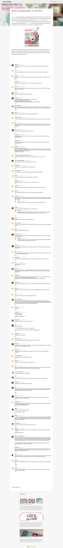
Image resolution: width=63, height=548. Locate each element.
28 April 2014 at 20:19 (22, 275)
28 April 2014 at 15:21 (21, 207)
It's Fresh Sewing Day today (24, 520)
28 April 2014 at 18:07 (23, 257)
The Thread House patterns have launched (26, 504)
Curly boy (16, 64)
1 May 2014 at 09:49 (21, 428)
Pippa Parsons (17, 423)
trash (15, 70)
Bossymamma (17, 319)
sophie (16, 92)
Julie (15, 324)
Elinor (16, 129)
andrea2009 (17, 165)
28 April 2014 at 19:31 (21, 268)
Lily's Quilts (7, 2)
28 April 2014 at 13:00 (24, 170)
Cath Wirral (17, 245)
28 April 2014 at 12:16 (34, 155)
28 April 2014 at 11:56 (22, 134)
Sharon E (16, 86)
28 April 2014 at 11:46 (20, 129)
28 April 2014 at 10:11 (20, 70)
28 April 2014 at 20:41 (21, 288)
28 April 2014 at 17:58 (20, 251)
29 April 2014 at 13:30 (25, 355)
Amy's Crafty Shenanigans (19, 160)
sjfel (15, 122)
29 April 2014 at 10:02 (21, 349)
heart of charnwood (18, 299)
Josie (16, 454)
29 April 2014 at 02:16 (22, 343)
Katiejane (16, 343)
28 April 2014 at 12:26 (28, 160)
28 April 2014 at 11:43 (25, 117)
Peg (15, 387)
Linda (16, 294)
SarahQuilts (17, 275)
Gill (15, 262)
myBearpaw (17, 382)
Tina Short (17, 185)
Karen (16, 217)
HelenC (16, 175)
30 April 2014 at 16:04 (20, 415)
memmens (16, 196)
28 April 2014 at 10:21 (21, 75)
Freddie (16, 207)
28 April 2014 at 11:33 (21, 112)
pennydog (16, 97)
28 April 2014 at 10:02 (22, 64)
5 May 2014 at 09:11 (20, 454)
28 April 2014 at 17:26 (22, 245)
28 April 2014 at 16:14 (24, 210)
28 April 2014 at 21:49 (20, 294)
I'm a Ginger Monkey (40, 20)
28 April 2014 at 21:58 (25, 299)
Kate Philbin (17, 257)
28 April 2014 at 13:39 (21, 175)
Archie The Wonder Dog (19, 436)
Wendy (16, 408)
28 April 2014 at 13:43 (22, 180)
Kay (15, 365)
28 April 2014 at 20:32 (23, 282)
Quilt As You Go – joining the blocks (25, 537)
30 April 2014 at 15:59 (20, 408)
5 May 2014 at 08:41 (22, 447)
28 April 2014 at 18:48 (19, 262)
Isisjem (16, 112)
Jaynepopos (17, 333)
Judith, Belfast (17, 170)
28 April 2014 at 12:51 (22, 165)
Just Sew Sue (17, 234)
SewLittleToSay (18, 105)
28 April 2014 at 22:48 (24, 338)
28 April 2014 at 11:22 (24, 105)
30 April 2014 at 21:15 (23, 423)
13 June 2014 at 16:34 (21, 460)
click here (29, 23)
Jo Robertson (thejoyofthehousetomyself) (23, 155)
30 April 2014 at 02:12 (22, 401)
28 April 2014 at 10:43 (20, 92)
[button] (12, 14)
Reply (16, 68)
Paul (15, 251)
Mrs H (16, 395)
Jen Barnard (17, 401)
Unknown (16, 75)
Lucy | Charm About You (19, 371)
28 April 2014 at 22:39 (23, 333)
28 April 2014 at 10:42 (21, 86)
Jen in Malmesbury (18, 355)
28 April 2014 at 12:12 (21, 146)
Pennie (16, 268)
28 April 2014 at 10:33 (22, 81)
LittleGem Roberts (18, 117)
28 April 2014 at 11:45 (20, 122)
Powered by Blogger (32, 546)
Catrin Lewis (17, 282)
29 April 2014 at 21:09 (19, 387)
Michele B (16, 360)
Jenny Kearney (17, 338)
